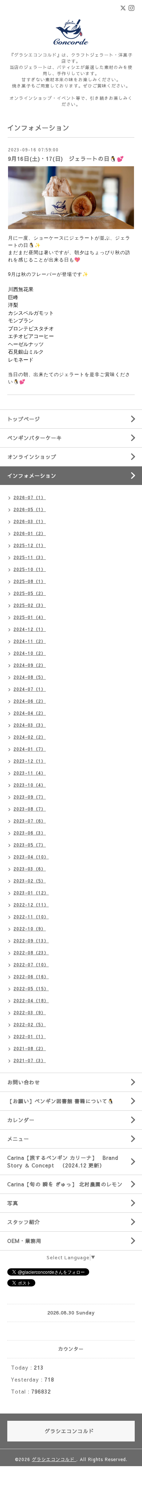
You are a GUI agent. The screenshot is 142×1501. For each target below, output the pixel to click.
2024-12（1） (29, 629)
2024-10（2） (29, 653)
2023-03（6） (29, 869)
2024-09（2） (29, 665)
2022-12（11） (31, 904)
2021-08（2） (29, 1048)
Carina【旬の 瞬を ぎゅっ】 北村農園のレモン (65, 1184)
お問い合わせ (23, 1082)
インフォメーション (31, 475)
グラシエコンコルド (54, 1459)
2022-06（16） (31, 976)
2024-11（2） (29, 641)
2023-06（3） (29, 833)
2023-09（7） (29, 797)
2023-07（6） (29, 821)
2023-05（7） (29, 845)
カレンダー (21, 1119)
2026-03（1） (29, 521)
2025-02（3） (29, 605)
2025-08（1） (29, 581)
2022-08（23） (31, 952)
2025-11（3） (29, 557)
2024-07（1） (29, 689)
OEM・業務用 (24, 1240)
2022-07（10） (31, 964)
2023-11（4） (29, 773)
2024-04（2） (29, 713)
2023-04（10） (31, 857)
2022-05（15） (31, 988)
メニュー (18, 1138)
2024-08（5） (29, 677)
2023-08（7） (29, 809)
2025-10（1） (29, 569)
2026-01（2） (29, 533)
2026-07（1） (29, 497)
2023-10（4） (29, 785)
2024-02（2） (29, 737)
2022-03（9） (29, 1012)
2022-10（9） (29, 928)
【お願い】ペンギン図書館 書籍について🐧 (60, 1101)
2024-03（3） (29, 725)
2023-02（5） (29, 881)
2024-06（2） (29, 701)
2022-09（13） (31, 940)
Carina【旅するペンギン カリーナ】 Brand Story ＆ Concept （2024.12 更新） (62, 1161)
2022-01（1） (29, 1036)
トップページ (23, 419)
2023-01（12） (31, 893)
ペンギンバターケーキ (34, 437)
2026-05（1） (29, 509)
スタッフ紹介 (23, 1221)
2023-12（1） (29, 761)
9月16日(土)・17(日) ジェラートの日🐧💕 (66, 158)
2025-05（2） (29, 593)
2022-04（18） (31, 1000)
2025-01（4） (29, 617)
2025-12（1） (29, 545)
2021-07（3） (29, 1060)
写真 (12, 1203)
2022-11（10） (31, 916)
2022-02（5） (29, 1024)
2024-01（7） (29, 749)
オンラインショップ (31, 456)
